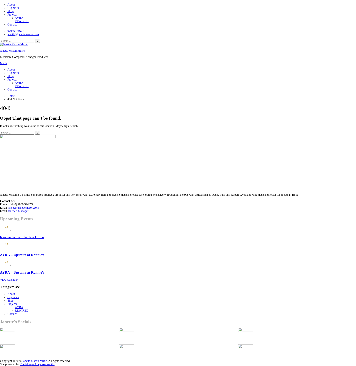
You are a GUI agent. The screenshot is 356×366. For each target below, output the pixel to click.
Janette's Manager (18, 211)
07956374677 (15, 30)
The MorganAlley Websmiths (37, 364)
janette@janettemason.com (23, 34)
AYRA (19, 17)
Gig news (13, 7)
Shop (10, 11)
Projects (12, 14)
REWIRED (22, 21)
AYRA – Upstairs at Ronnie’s (22, 255)
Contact (12, 24)
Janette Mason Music (12, 50)
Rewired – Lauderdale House (22, 237)
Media (3, 63)
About (11, 4)
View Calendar (9, 279)
